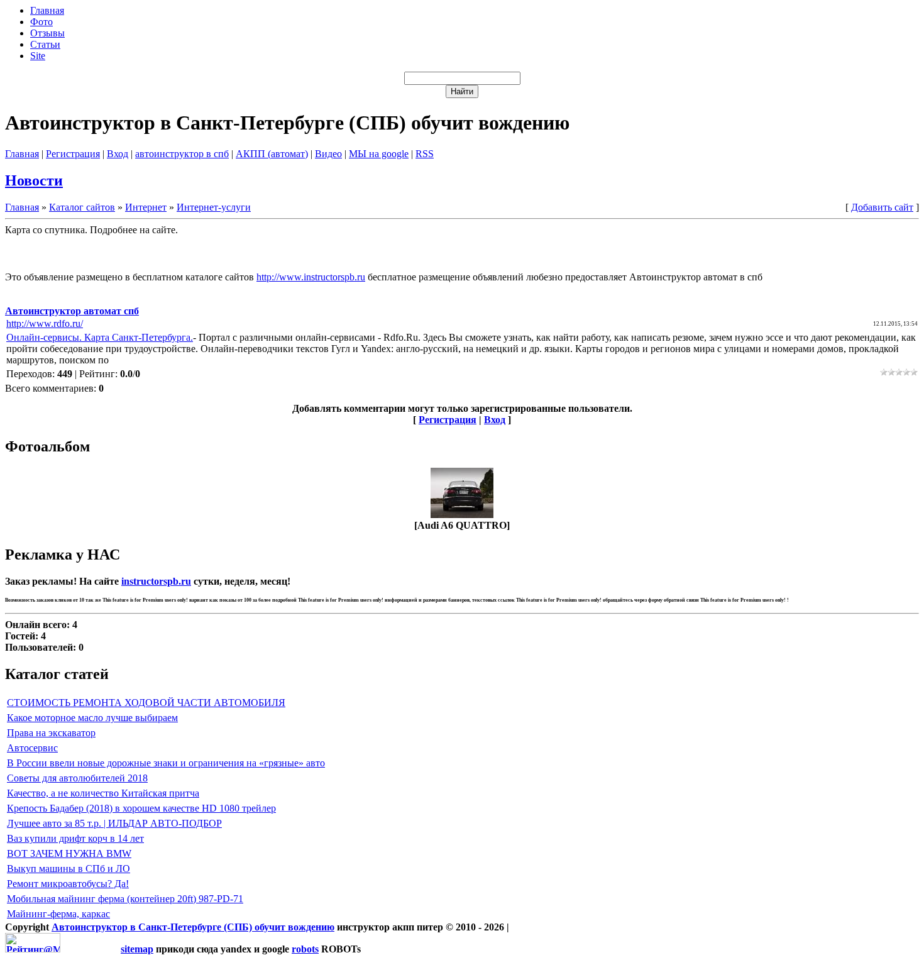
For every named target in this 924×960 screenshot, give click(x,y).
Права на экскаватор (51, 732)
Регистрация (73, 153)
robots (305, 949)
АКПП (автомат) (272, 153)
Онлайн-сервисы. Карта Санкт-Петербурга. (99, 337)
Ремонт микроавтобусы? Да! (68, 883)
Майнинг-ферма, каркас (58, 913)
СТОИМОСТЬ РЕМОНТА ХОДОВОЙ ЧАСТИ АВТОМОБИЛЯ (146, 702)
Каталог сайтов (82, 207)
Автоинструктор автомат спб (72, 311)
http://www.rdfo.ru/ (44, 323)
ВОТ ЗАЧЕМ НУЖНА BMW (69, 853)
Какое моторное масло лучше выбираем (92, 717)
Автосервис (32, 747)
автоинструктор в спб (182, 153)
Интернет (146, 207)
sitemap (137, 949)
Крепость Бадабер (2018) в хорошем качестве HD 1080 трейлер (141, 808)
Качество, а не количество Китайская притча (103, 793)
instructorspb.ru (156, 581)
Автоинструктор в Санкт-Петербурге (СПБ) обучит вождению (193, 927)
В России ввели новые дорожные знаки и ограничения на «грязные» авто (166, 763)
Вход (117, 153)
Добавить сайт (882, 207)
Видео (328, 153)
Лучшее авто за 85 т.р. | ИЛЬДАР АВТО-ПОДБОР (114, 823)
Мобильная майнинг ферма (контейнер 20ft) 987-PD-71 (125, 898)
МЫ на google (379, 153)
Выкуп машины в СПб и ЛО (68, 868)
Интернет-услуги (214, 207)
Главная (22, 153)
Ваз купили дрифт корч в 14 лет (75, 838)
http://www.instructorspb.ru (310, 277)
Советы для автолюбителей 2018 (77, 778)
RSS (424, 153)
